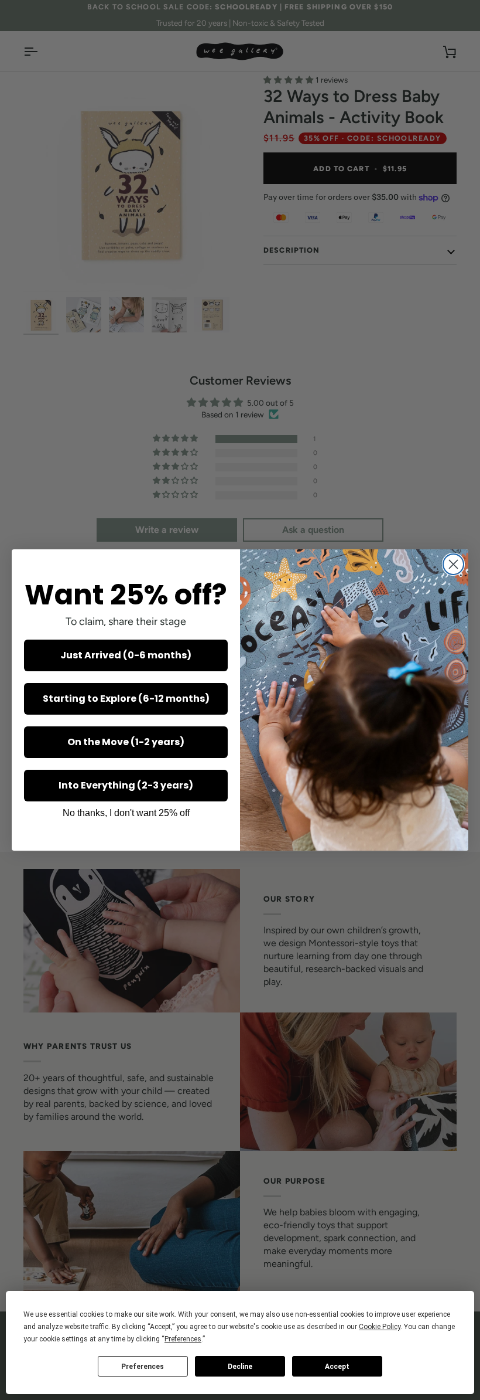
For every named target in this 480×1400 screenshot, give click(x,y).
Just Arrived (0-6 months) (125, 655)
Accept (337, 1366)
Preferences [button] (182, 1339)
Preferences (142, 1366)
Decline (240, 1366)
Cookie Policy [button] (379, 1327)
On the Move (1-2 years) (125, 742)
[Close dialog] (453, 564)
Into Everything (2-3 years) (126, 785)
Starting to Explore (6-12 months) (126, 698)
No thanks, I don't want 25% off (126, 813)
